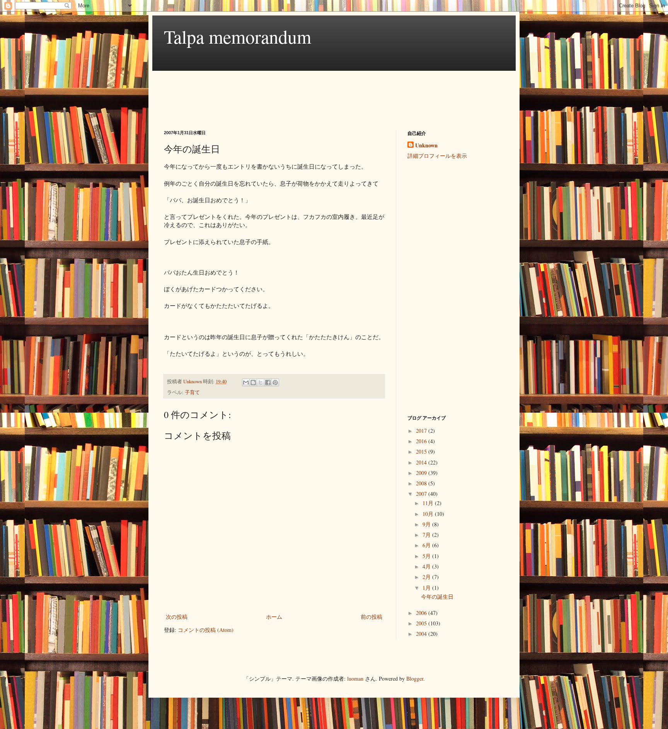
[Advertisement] (304, 93)
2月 (427, 576)
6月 (427, 545)
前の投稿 (371, 616)
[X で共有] (260, 382)
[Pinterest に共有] (275, 382)
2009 (422, 472)
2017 (422, 430)
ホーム (274, 616)
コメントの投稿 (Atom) (205, 629)
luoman (355, 678)
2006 (422, 612)
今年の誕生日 (437, 596)
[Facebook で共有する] (268, 382)
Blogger (414, 678)
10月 (429, 513)
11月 (429, 503)
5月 (427, 556)
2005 (422, 623)
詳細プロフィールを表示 (437, 155)
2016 (422, 441)
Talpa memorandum (237, 36)
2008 (422, 483)
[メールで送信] (246, 382)
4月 (427, 566)
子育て (192, 392)
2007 (422, 493)
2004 (422, 633)
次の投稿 (176, 616)
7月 (427, 534)
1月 (427, 587)
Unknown (426, 145)
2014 (422, 462)
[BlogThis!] (253, 382)
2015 (422, 451)
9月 (427, 524)
